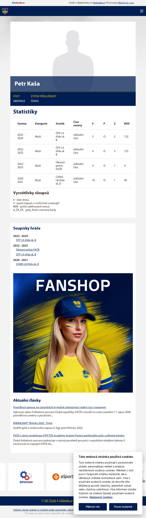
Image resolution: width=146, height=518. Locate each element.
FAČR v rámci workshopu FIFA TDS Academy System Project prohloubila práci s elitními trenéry (68, 435)
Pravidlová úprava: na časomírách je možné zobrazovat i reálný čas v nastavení (59, 407)
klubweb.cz (99, 3)
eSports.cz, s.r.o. (126, 3)
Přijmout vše (93, 506)
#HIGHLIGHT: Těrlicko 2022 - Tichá (32, 423)
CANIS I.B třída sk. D (27, 264)
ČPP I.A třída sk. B (26, 240)
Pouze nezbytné (123, 506)
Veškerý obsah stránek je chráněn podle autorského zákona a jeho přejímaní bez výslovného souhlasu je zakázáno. (73, 510)
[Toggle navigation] (142, 11)
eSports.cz (66, 500)
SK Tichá (50, 500)
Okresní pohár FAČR (28, 250)
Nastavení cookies (101, 497)
